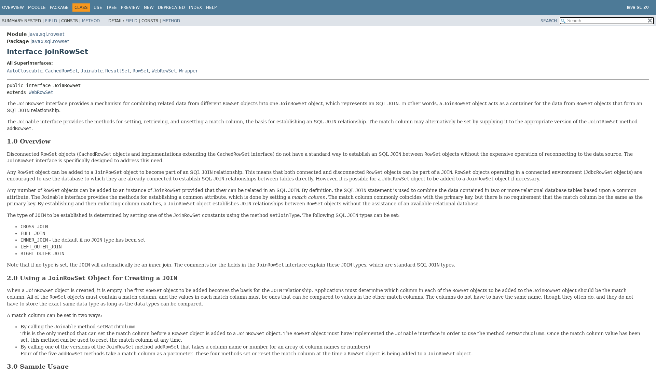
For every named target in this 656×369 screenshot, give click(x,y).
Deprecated (171, 7)
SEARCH (549, 20)
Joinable (91, 70)
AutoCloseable (24, 70)
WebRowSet (164, 70)
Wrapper (188, 70)
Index (195, 7)
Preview (130, 7)
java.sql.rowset (46, 34)
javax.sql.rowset (49, 41)
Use (98, 7)
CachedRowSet (61, 70)
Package (59, 7)
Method (91, 20)
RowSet (141, 70)
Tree (111, 7)
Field (51, 20)
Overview (13, 7)
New (149, 7)
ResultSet (117, 70)
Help (211, 7)
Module (37, 7)
